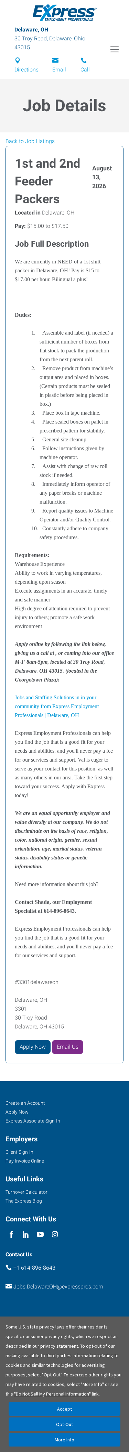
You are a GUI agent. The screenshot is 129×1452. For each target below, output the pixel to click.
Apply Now (33, 1046)
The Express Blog (24, 1201)
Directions (26, 69)
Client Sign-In (19, 1152)
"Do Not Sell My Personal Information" (52, 1394)
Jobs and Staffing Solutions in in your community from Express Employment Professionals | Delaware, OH (57, 706)
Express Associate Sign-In (33, 1121)
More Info (64, 1440)
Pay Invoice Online (25, 1161)
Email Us (67, 1046)
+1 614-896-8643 (34, 1268)
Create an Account (25, 1103)
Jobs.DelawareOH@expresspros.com (58, 1286)
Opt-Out (64, 1424)
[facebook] (11, 1234)
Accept (64, 1409)
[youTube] (40, 1234)
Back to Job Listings (30, 141)
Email (59, 69)
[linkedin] (25, 1234)
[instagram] (55, 1234)
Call (85, 69)
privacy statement (59, 1346)
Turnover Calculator (26, 1192)
